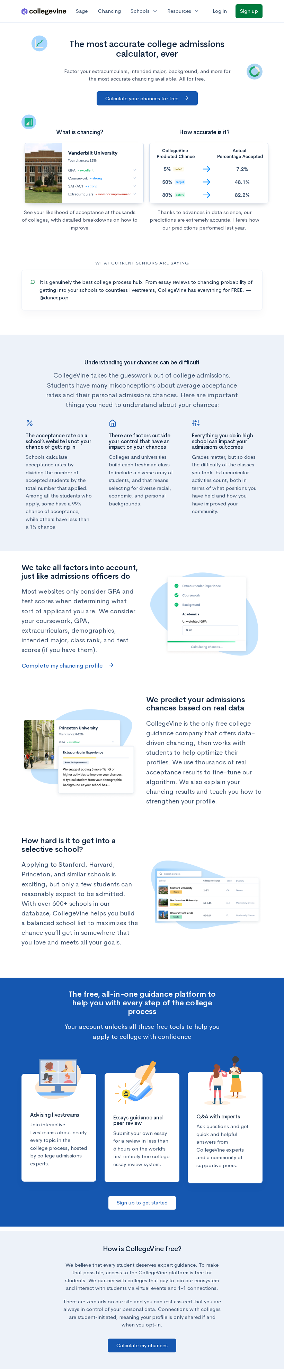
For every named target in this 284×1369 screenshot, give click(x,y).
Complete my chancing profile (63, 665)
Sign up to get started (142, 1202)
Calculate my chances (142, 1345)
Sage (82, 11)
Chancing (109, 11)
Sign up (249, 11)
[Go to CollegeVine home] (43, 11)
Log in (220, 11)
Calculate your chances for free (142, 98)
